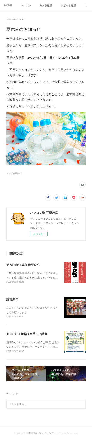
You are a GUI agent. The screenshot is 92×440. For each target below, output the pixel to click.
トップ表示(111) (14, 173)
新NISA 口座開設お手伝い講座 (26, 334)
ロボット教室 (68, 5)
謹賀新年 (12, 299)
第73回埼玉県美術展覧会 (23, 264)
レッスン (26, 5)
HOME (8, 5)
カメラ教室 (45, 5)
